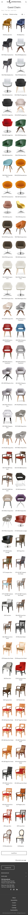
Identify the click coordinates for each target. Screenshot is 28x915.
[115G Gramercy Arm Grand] (21, 669)
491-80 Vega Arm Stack (7, 761)
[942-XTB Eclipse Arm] (21, 145)
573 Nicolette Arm (7, 846)
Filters (6, 14)
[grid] (22, 14)
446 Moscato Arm (7, 34)
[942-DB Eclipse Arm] (7, 145)
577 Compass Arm (7, 572)
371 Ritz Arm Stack (20, 637)
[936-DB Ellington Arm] (21, 289)
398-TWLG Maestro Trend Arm (21, 340)
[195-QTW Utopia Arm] (7, 309)
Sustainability (14, 910)
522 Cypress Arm (7, 700)
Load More (14, 853)
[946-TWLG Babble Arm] (7, 65)
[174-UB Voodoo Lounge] (21, 521)
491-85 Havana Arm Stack (7, 805)
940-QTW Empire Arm (7, 237)
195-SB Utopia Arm (21, 489)
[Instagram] (14, 889)
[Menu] (2, 2)
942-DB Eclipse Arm (7, 155)
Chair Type (7, 10)
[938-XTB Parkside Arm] (7, 187)
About (14, 897)
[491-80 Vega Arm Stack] (7, 752)
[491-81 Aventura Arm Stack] (21, 752)
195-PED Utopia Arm (20, 511)
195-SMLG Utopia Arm (7, 511)
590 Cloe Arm (7, 615)
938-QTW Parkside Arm (21, 175)
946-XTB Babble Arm (20, 75)
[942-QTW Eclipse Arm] (21, 125)
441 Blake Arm (20, 34)
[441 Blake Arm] (21, 25)
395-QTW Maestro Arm (7, 383)
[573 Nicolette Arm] (7, 836)
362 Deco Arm (7, 678)
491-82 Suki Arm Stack (7, 720)
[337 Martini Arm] (21, 690)
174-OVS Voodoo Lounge (7, 551)
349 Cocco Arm (20, 826)
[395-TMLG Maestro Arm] (7, 395)
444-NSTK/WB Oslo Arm (7, 490)
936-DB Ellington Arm (20, 298)
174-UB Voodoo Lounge (21, 531)
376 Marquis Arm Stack (21, 658)
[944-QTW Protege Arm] (21, 105)
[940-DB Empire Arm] (21, 247)
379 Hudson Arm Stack (7, 658)
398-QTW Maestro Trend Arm (20, 319)
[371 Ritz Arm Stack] (21, 627)
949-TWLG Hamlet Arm (7, 55)
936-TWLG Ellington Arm (20, 277)
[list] (24, 14)
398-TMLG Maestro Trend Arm (7, 362)
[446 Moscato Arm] (7, 25)
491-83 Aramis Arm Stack (7, 783)
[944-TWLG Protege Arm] (21, 85)
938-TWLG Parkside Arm (7, 176)
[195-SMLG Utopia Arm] (7, 501)
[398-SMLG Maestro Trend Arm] (21, 352)
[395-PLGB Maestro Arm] (21, 395)
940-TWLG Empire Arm (20, 237)
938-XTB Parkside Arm (7, 197)
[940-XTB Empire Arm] (7, 247)
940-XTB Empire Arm (7, 257)
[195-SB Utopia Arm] (21, 479)
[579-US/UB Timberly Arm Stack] (21, 563)
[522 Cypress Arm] (7, 690)
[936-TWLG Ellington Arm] (21, 267)
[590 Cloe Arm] (7, 606)
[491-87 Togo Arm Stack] (21, 710)
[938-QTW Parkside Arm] (21, 165)
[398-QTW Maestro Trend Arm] (21, 309)
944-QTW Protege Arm (20, 115)
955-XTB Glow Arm (21, 217)
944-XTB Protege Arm (7, 115)
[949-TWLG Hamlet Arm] (7, 45)
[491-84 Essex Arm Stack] (21, 773)
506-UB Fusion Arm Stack (21, 616)
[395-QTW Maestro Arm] (7, 373)
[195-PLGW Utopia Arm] (7, 438)
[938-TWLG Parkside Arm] (7, 165)
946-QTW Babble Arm (20, 55)
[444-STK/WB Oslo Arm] (21, 458)
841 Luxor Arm (7, 826)
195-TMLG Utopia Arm (7, 531)
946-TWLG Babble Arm (7, 75)
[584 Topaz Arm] (21, 541)
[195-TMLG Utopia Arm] (7, 521)
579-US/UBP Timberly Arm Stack (20, 594)
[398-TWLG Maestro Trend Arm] (21, 330)
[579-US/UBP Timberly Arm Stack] (21, 584)
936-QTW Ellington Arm (7, 277)
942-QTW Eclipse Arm (20, 135)
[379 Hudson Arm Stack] (7, 648)
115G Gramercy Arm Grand (20, 679)
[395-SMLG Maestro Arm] (21, 373)
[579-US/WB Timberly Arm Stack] (7, 584)
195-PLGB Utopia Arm (20, 426)
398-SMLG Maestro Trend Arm (21, 362)
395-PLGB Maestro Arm (21, 404)
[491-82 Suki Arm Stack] (7, 710)
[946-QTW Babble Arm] (21, 45)
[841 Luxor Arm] (7, 816)
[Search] (26, 2)
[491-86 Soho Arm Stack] (7, 730)
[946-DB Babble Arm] (7, 85)
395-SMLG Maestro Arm (21, 384)
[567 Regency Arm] (21, 795)
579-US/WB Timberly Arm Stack (7, 594)
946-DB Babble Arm (7, 95)
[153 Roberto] (21, 836)
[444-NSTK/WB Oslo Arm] (7, 479)
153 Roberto (20, 846)
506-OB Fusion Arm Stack (7, 637)
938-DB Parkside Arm (20, 197)
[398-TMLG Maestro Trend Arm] (7, 352)
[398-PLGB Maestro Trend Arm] (7, 330)
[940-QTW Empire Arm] (7, 227)
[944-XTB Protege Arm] (7, 105)
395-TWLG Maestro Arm (7, 426)
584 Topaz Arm (20, 551)
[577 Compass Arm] (7, 563)
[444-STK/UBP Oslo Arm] (7, 458)
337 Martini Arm (20, 700)
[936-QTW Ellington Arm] (7, 267)
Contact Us (8, 867)
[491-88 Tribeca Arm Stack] (21, 730)
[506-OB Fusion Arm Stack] (7, 627)
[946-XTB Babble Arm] (21, 65)
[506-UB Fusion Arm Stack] (21, 606)
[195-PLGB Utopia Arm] (21, 416)
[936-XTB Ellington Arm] (7, 289)
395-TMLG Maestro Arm (7, 405)
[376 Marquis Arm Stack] (21, 648)
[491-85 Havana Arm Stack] (7, 795)
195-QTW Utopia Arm (7, 318)
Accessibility (14, 900)
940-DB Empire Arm (20, 257)
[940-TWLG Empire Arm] (21, 227)
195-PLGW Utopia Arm (7, 447)
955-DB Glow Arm (7, 217)
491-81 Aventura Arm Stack (20, 762)
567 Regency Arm (20, 804)
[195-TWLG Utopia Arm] (21, 438)
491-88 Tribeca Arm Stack (21, 740)
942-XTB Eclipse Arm (20, 155)
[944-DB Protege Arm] (7, 125)
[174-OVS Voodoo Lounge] (7, 541)
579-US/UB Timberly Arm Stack (20, 573)
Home (2, 10)
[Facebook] (11, 889)
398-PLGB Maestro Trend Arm (7, 340)
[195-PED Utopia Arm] (21, 501)
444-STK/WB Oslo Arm (21, 468)
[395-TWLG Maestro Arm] (7, 416)
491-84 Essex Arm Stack (21, 783)
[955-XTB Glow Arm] (21, 207)
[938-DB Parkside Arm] (21, 187)
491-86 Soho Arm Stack (7, 740)
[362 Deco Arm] (7, 669)
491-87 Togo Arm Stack (20, 720)
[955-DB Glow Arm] (7, 207)
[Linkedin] (17, 889)
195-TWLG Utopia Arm (20, 447)
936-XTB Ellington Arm (7, 298)
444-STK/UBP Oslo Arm (7, 468)
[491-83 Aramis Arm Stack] (7, 773)
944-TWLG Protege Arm (21, 95)
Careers (14, 902)
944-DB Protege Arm (7, 135)
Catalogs (14, 907)
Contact (14, 905)
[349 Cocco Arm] (21, 816)
